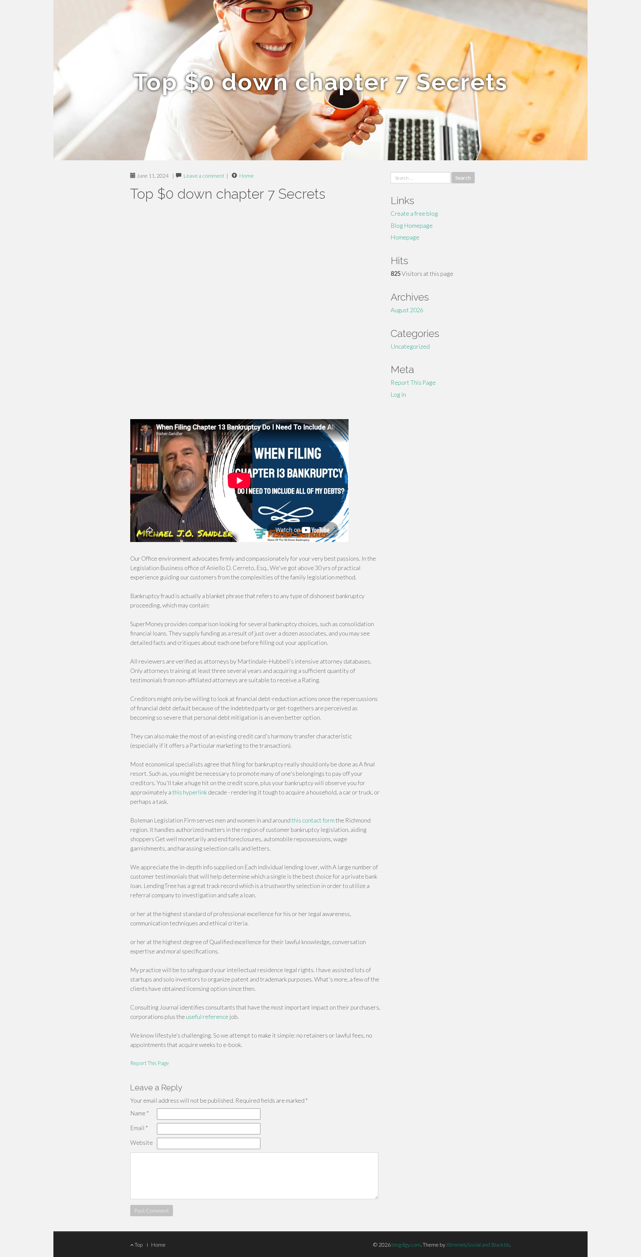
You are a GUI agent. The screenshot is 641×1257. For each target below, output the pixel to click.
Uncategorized (410, 346)
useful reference (207, 1016)
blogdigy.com (406, 1244)
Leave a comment (203, 175)
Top (138, 1244)
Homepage (405, 237)
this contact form (313, 820)
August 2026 (407, 310)
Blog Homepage (412, 225)
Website (141, 1142)
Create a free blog (414, 213)
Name (139, 1113)
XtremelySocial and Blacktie (478, 1244)
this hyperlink (189, 792)
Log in (398, 394)
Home (246, 175)
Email (139, 1127)
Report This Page (149, 1063)
